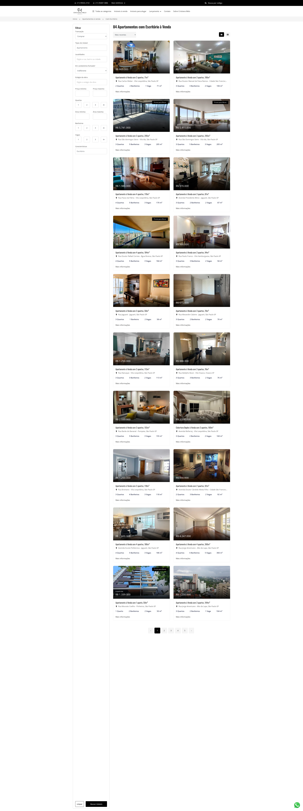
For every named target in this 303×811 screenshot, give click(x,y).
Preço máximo (98, 89)
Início (75, 19)
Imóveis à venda (120, 11)
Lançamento (154, 11)
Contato (167, 11)
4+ (104, 105)
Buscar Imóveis (96, 804)
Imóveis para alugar (138, 11)
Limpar (79, 804)
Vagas (77, 135)
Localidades (80, 54)
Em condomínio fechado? (85, 66)
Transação (79, 31)
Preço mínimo (80, 89)
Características (81, 146)
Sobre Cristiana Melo (181, 11)
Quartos (78, 100)
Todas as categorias (103, 11)
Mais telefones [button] (117, 3)
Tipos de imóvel (81, 43)
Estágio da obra (81, 77)
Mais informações (123, 91)
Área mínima (80, 112)
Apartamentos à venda (91, 19)
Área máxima (98, 112)
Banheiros (79, 123)
